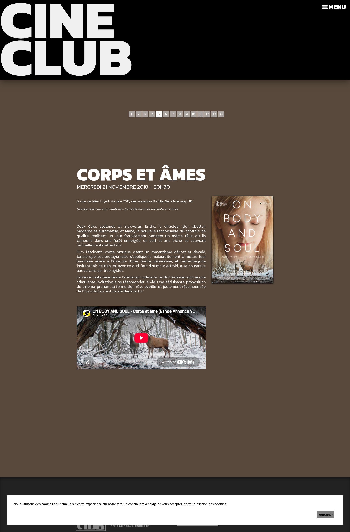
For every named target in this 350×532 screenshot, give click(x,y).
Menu (337, 7)
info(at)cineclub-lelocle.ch (129, 525)
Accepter (326, 514)
